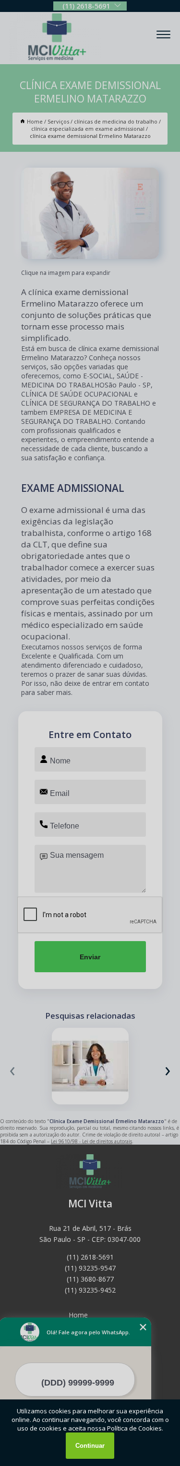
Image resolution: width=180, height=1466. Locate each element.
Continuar (90, 1445)
